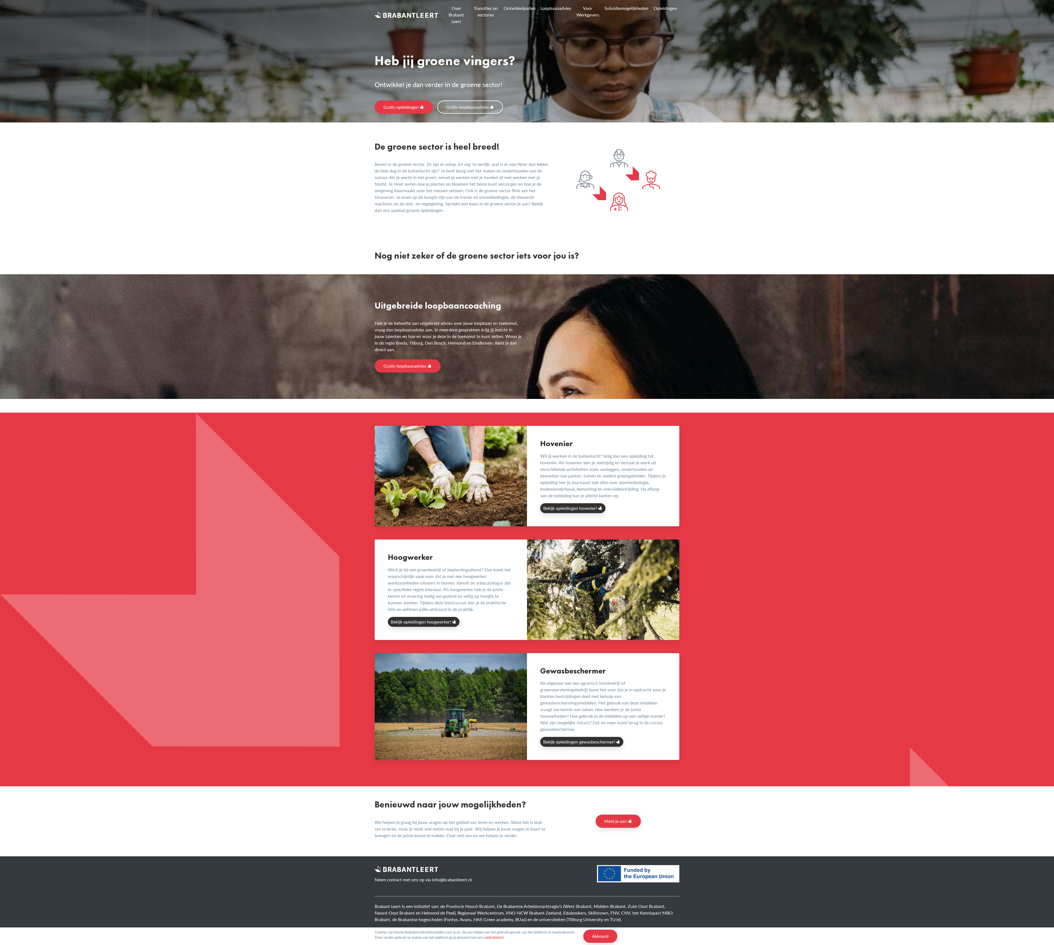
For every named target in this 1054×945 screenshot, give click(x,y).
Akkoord (600, 936)
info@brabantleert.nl (452, 879)
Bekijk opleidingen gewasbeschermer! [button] (579, 741)
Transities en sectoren (486, 11)
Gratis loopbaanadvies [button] (467, 107)
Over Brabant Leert (456, 14)
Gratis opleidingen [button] (401, 107)
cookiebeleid (493, 937)
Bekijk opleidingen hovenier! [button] (570, 508)
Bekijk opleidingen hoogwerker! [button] (421, 621)
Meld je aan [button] (615, 821)
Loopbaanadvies (555, 8)
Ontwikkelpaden (520, 8)
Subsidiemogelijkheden (626, 8)
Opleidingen (665, 8)
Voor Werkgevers (587, 11)
